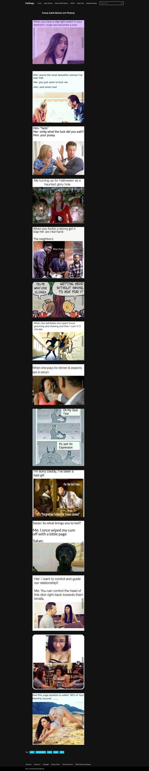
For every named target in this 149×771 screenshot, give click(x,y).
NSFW (72, 3)
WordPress (40, 769)
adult (32, 752)
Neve (27, 769)
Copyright (46, 764)
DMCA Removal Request (83, 764)
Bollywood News (91, 3)
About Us (28, 764)
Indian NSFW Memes (61, 3)
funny (49, 752)
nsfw (61, 752)
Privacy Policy (55, 764)
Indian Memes (48, 3)
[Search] (122, 3)
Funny (39, 3)
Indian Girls (80, 3)
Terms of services (67, 764)
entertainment (40, 752)
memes (56, 752)
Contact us (37, 764)
